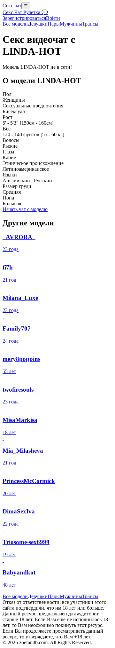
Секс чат (12, 5)
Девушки (38, 24)
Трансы (90, 24)
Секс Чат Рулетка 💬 (25, 12)
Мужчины (71, 24)
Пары (54, 24)
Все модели (15, 596)
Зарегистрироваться (24, 18)
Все (15, 24)
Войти (53, 18)
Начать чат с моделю (25, 209)
